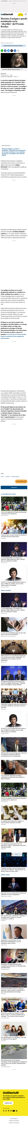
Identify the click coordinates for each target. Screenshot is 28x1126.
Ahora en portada (6, 590)
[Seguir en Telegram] (8, 1111)
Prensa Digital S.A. (14, 1118)
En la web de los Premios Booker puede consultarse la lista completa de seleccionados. (13, 336)
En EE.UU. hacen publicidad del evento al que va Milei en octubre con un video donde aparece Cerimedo (13, 583)
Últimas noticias (5, 874)
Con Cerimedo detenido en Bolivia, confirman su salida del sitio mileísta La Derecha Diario (13, 777)
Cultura (2, 476)
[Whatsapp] (2, 50)
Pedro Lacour (4, 562)
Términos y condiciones (14, 1122)
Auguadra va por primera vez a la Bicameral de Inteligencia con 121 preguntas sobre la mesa (11, 941)
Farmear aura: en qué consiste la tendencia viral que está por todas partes (13, 535)
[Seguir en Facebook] (6, 1111)
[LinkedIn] (15, 50)
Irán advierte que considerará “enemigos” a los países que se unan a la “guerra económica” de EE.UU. (14, 917)
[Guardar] (18, 50)
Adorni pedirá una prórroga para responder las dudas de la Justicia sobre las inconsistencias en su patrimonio (14, 754)
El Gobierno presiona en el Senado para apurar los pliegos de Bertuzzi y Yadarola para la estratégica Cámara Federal (13, 683)
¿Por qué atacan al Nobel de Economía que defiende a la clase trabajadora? (13, 893)
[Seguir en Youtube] (14, 1111)
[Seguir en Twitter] (4, 1111)
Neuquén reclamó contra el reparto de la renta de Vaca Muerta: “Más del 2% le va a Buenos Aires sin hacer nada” (13, 869)
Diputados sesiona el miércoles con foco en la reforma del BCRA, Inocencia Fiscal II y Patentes (14, 705)
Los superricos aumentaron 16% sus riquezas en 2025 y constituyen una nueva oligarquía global (13, 845)
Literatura (8, 476)
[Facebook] (5, 50)
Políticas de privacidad (14, 1120)
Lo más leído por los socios (8, 494)
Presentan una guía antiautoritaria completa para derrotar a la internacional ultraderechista (13, 966)
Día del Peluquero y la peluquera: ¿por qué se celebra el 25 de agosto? (13, 1038)
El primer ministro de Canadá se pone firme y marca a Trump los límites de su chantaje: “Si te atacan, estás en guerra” (13, 1014)
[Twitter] (11, 50)
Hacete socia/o (20, 14)
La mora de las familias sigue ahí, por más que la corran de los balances (13, 633)
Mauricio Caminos (5, 587)
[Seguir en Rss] (16, 1111)
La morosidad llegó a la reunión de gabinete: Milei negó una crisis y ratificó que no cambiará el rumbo (13, 559)
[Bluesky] (8, 50)
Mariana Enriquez (15, 476)
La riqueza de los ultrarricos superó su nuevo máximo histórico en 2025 (12, 821)
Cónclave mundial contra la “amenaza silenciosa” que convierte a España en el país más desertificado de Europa (13, 990)
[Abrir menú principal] (26, 14)
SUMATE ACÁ (8, 1103)
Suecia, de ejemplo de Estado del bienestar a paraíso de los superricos (13, 513)
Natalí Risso (3, 848)
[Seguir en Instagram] (11, 1111)
